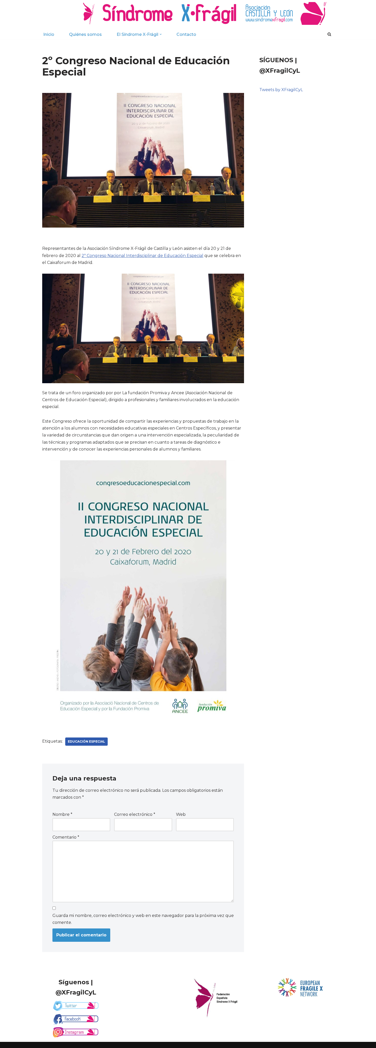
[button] (161, 34)
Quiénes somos (85, 34)
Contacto (186, 34)
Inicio (48, 34)
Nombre (62, 814)
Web (181, 814)
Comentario (65, 837)
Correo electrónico (134, 814)
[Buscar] (329, 34)
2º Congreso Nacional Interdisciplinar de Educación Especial (142, 255)
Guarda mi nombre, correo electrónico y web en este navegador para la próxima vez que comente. (143, 919)
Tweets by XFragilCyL (281, 89)
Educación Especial (86, 741)
